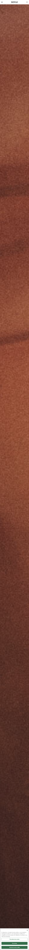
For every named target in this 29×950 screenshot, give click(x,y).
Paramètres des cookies (14, 939)
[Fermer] (27, 930)
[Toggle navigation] (2, 2)
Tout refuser (14, 943)
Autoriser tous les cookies (14, 947)
